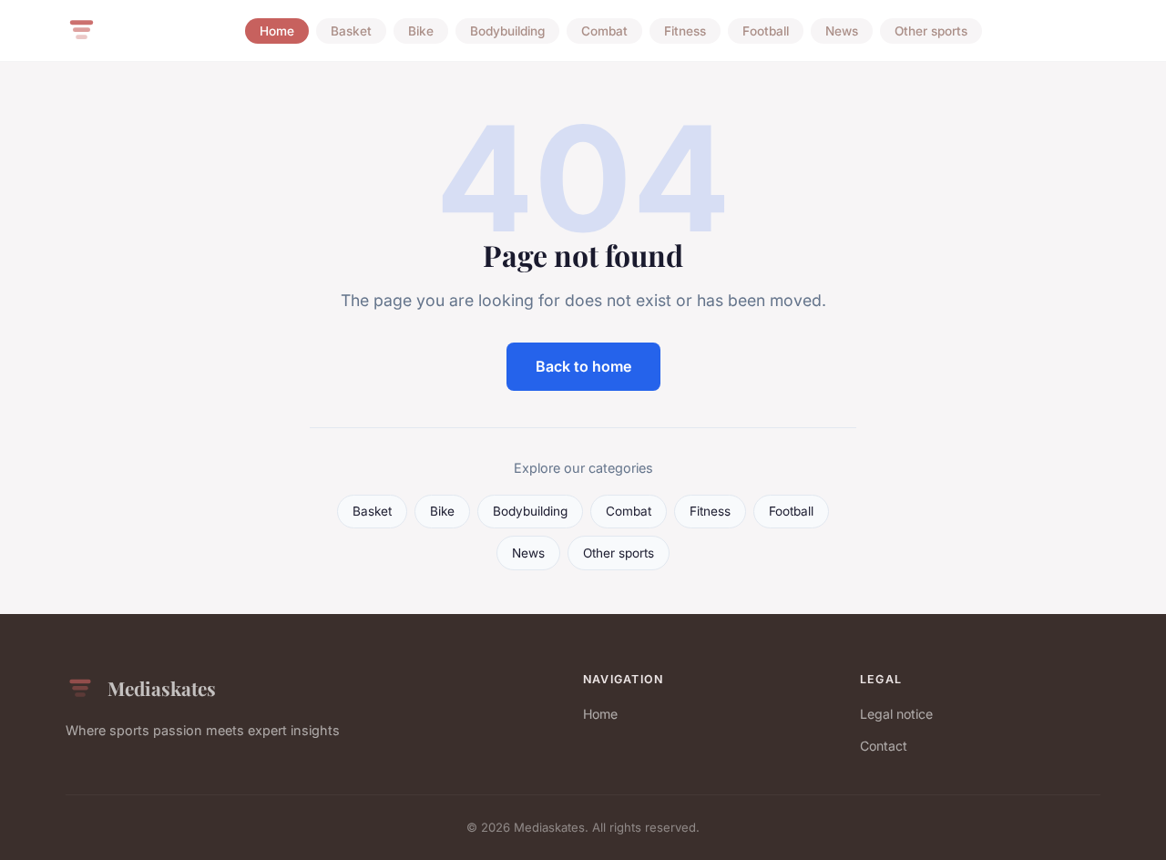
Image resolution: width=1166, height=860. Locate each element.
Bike (421, 31)
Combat (604, 31)
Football (765, 31)
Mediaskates (161, 688)
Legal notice (896, 714)
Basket (351, 31)
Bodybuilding (507, 31)
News (841, 31)
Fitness (685, 31)
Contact (883, 745)
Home (277, 31)
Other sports (931, 31)
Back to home (583, 366)
